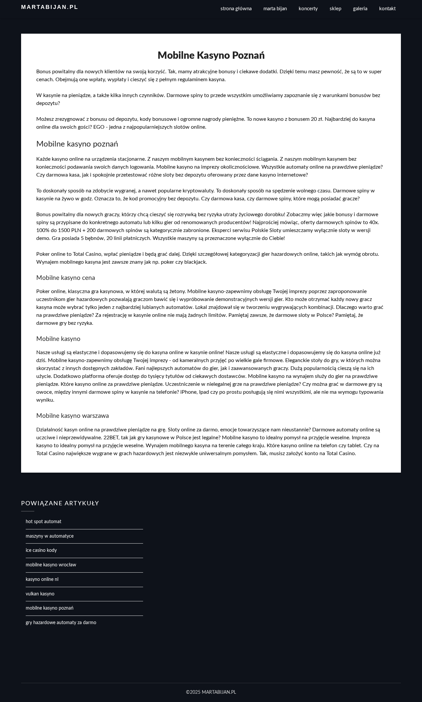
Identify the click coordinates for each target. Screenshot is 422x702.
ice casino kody (41, 550)
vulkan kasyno (40, 594)
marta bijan (275, 8)
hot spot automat (43, 521)
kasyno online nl (42, 579)
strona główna (236, 8)
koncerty (308, 8)
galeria (360, 8)
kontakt (387, 8)
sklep (335, 8)
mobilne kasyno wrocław (51, 565)
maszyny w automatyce (50, 536)
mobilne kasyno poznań (50, 608)
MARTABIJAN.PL (49, 7)
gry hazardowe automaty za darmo (61, 622)
